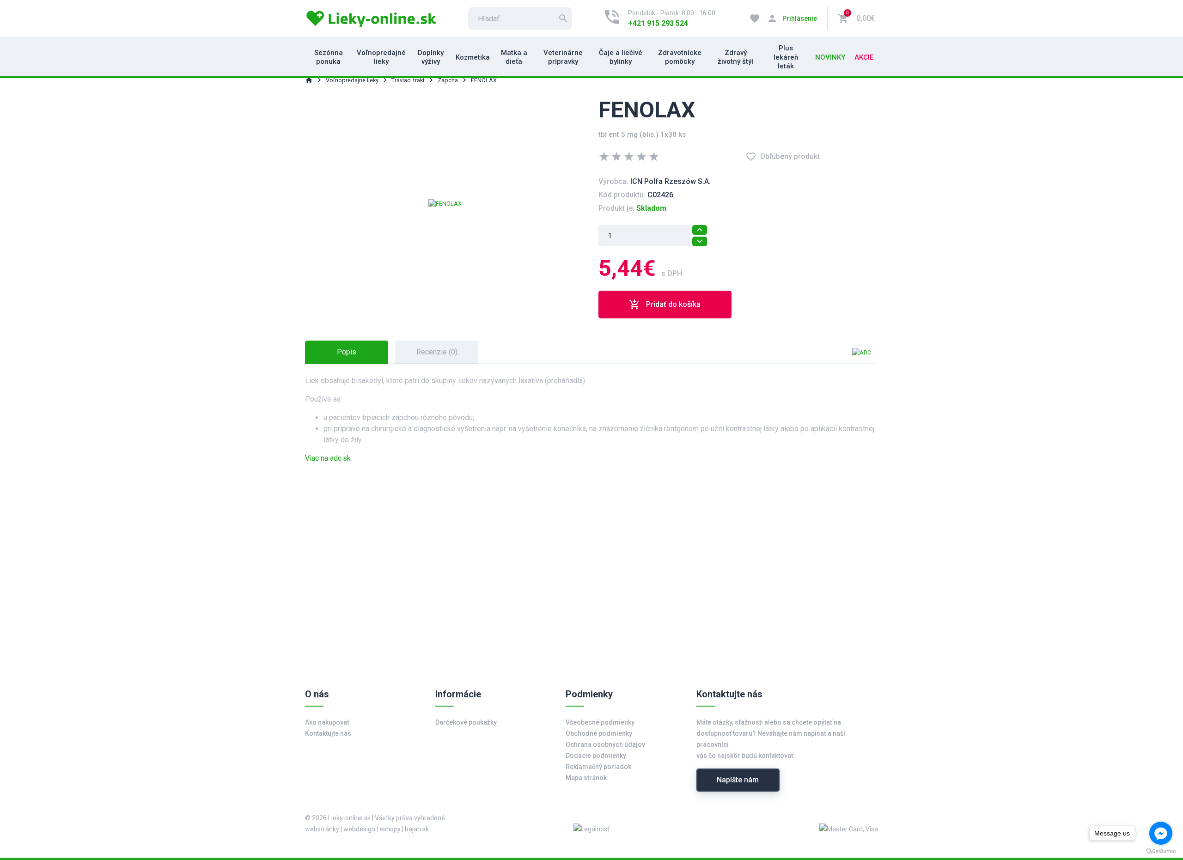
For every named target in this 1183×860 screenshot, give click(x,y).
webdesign (359, 829)
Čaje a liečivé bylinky (620, 57)
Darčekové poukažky (466, 722)
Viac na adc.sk (328, 458)
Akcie (863, 57)
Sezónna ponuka (328, 57)
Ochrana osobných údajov (605, 744)
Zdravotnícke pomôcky (679, 57)
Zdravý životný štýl (735, 57)
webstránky (322, 829)
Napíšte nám (738, 779)
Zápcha (448, 80)
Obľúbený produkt (782, 156)
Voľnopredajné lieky (381, 57)
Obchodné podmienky (599, 733)
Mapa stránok (586, 777)
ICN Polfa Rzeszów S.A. (670, 181)
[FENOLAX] (445, 203)
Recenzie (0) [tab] (436, 352)
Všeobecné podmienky (600, 722)
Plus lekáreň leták (786, 57)
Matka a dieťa (514, 57)
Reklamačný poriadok (598, 766)
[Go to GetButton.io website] (1161, 851)
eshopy (390, 829)
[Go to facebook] (1160, 833)
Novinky (830, 57)
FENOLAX (484, 80)
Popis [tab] (346, 352)
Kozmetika (473, 57)
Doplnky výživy (431, 57)
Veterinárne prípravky (563, 57)
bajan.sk (417, 829)
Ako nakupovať (327, 722)
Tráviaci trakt (408, 80)
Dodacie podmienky (596, 755)
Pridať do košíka (665, 304)
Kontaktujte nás (328, 733)
